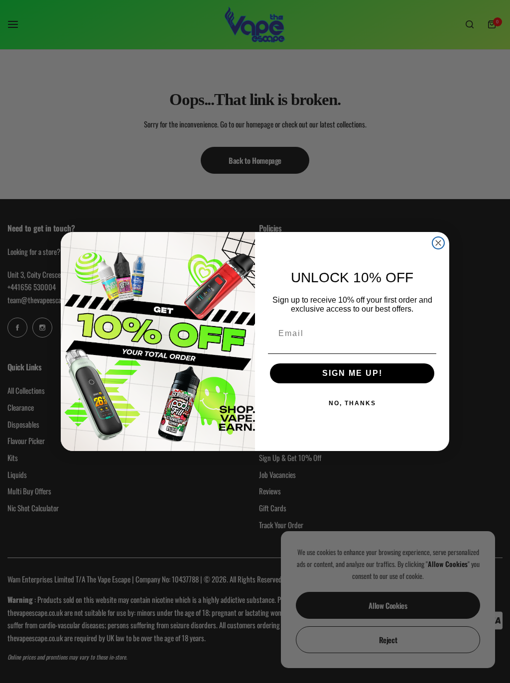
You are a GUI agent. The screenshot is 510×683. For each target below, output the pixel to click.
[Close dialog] (438, 243)
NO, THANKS (352, 403)
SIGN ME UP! (352, 373)
